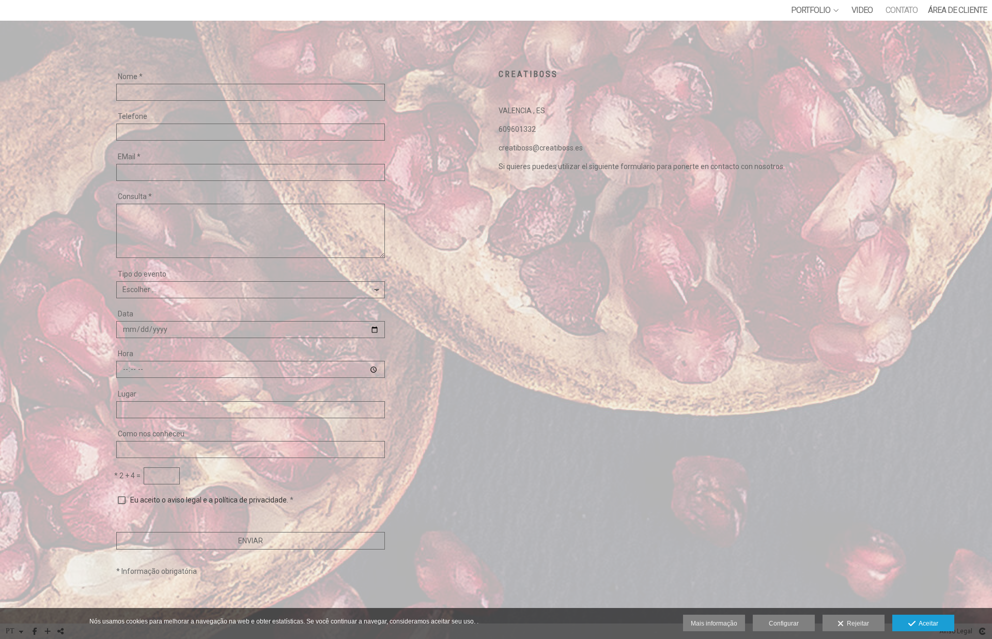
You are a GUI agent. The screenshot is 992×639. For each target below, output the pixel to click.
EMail (129, 157)
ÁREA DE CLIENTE (957, 10)
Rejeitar (856, 623)
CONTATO (902, 10)
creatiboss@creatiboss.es (541, 148)
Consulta (135, 196)
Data (125, 314)
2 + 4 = (127, 475)
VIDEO (862, 10)
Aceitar (927, 623)
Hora (125, 353)
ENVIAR (250, 541)
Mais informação (714, 623)
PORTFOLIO (810, 10)
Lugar (127, 394)
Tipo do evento (142, 274)
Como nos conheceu (151, 434)
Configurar (784, 623)
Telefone (132, 116)
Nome (130, 76)
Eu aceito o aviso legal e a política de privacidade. (209, 500)
